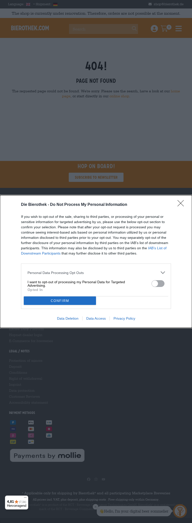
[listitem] (96, 272)
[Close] (182, 205)
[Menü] (25, 499)
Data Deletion (67, 318)
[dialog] (96, 261)
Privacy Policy (124, 318)
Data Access (96, 318)
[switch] (158, 283)
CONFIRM (60, 301)
